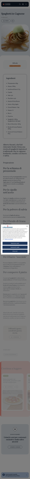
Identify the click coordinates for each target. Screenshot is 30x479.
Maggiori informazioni (9, 239)
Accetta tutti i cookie (15, 247)
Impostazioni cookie (15, 243)
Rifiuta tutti (15, 251)
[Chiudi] (27, 226)
